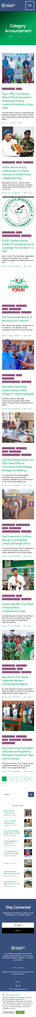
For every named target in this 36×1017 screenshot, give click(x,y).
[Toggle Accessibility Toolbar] (31, 504)
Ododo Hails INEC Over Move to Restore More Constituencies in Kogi (17, 607)
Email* (5, 921)
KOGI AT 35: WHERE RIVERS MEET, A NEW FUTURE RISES (12, 833)
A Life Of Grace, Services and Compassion (10, 823)
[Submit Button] (31, 794)
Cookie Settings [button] (9, 1012)
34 (25, 779)
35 (30, 779)
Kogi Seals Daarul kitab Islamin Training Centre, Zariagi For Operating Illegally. (18, 390)
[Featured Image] (18, 68)
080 (19, 986)
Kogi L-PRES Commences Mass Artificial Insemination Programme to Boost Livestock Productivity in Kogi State (17, 100)
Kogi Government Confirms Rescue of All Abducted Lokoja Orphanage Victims (16, 540)
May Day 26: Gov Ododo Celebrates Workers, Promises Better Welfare (15, 680)
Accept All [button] (20, 1012)
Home (10, 36)
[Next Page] (4, 783)
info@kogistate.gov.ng (19, 989)
